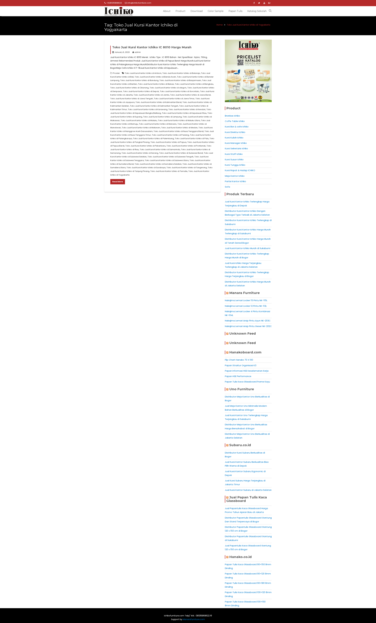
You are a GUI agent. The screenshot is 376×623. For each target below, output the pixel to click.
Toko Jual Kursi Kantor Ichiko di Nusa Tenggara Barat (179, 131)
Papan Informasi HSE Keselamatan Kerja (246, 370)
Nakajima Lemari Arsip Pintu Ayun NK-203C (248, 320)
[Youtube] (264, 3)
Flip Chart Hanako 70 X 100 (239, 359)
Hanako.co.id (240, 557)
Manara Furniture (244, 293)
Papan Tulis (235, 11)
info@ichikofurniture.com (139, 2)
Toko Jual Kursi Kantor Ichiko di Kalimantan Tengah (154, 105)
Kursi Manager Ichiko (236, 143)
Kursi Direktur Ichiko (235, 132)
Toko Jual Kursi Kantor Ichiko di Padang (170, 135)
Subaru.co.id (240, 445)
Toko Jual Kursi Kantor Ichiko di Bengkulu (194, 84)
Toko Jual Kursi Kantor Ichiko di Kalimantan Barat (159, 102)
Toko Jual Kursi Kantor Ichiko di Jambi (151, 94)
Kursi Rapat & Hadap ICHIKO (240, 170)
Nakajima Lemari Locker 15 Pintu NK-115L (246, 300)
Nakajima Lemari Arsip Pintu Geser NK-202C (248, 326)
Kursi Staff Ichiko (234, 154)
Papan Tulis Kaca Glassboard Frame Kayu (247, 381)
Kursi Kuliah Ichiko (234, 137)
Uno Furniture (241, 389)
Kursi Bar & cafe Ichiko (237, 126)
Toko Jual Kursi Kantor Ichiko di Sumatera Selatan (158, 164)
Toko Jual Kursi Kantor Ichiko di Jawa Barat (190, 94)
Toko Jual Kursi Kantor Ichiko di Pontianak (186, 145)
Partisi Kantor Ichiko (235, 181)
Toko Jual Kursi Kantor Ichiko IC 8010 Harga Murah (151, 47)
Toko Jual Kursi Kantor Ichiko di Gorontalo (179, 91)
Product (181, 11)
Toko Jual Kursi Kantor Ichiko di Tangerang (187, 167)
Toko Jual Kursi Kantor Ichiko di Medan (179, 127)
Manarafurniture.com (194, 619)
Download (196, 11)
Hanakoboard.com (245, 352)
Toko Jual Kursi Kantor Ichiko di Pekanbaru (145, 145)
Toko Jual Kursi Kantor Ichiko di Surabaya (146, 167)
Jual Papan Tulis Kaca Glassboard (246, 499)
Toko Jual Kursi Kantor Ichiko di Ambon (143, 73)
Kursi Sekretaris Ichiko (236, 148)
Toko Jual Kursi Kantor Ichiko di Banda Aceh (155, 76)
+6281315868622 (114, 2)
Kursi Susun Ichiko (234, 159)
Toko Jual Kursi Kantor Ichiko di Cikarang (129, 87)
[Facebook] (254, 3)
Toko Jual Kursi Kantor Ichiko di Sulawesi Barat (181, 153)
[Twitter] (259, 3)
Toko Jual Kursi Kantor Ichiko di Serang (140, 153)
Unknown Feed (242, 333)
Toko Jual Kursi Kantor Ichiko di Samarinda (160, 149)
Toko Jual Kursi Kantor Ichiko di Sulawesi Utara (167, 160)
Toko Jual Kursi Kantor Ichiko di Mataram (141, 127)
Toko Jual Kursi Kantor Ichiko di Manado (158, 124)
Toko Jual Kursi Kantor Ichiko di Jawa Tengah (131, 98)
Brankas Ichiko (232, 115)
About (167, 11)
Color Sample (216, 11)
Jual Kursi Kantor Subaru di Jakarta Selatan (248, 490)
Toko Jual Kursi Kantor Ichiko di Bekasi (156, 84)
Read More (117, 181)
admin (138, 52)
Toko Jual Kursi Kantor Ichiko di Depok (141, 91)
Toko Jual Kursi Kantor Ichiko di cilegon (168, 87)
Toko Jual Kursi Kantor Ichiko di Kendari (186, 109)
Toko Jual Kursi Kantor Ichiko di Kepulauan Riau (184, 113)
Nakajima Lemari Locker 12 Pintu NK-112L (246, 305)
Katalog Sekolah (257, 11)
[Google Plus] (269, 3)
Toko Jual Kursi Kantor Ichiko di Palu (192, 138)
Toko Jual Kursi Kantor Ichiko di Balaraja (181, 73)
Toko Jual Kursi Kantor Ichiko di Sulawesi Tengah (170, 156)
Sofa (227, 186)
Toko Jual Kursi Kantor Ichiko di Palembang (153, 138)
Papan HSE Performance (238, 376)
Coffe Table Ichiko (235, 121)
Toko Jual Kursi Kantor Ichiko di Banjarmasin (180, 80)
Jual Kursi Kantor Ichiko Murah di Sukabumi (247, 248)
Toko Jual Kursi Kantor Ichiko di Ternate (168, 171)
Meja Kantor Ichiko (235, 175)
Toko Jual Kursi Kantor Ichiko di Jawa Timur (174, 98)
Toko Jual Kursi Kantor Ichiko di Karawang (147, 109)
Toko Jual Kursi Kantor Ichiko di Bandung (139, 80)
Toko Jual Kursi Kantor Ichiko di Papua (168, 142)
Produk (116, 73)
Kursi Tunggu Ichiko (235, 164)
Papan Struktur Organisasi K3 (240, 365)
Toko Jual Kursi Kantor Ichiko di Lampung (162, 116)
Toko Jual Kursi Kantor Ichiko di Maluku (139, 120)
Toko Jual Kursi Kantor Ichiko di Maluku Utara (179, 120)
